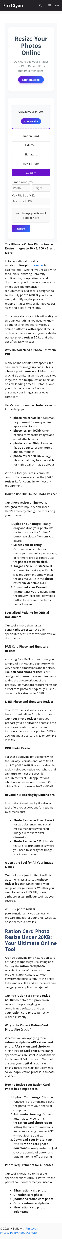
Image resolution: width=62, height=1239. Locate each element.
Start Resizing (31, 79)
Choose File (31, 121)
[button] (40, 5)
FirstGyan (13, 5)
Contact (32, 1233)
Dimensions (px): (22, 182)
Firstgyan (32, 1228)
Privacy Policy (9, 1233)
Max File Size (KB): (23, 195)
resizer (38, 265)
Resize (21, 228)
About (23, 1233)
